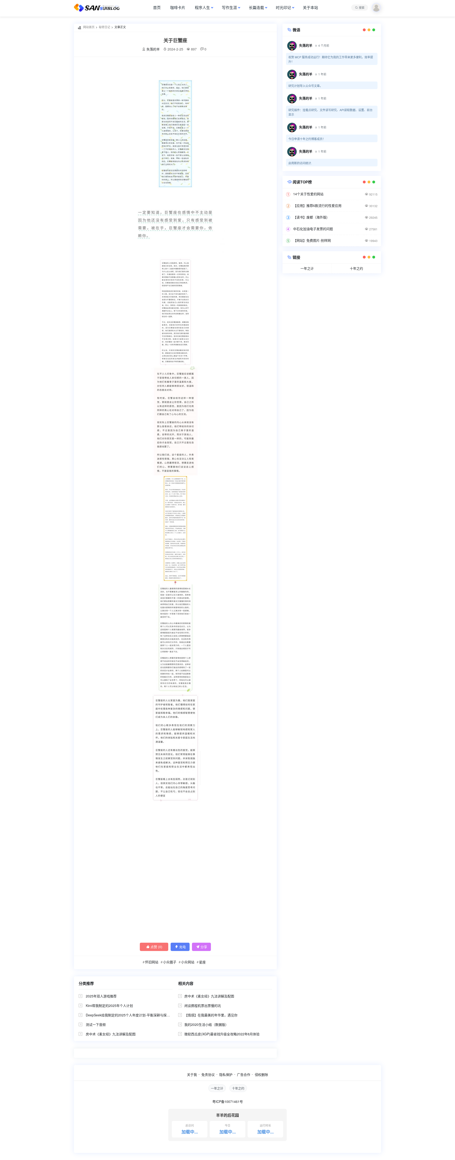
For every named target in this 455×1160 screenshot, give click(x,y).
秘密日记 (104, 27)
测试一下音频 (96, 1024)
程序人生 (202, 7)
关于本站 (310, 7)
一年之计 (307, 268)
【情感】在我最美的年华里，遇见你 (210, 1015)
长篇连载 (256, 7)
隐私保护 (225, 1074)
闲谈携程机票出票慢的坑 (202, 1005)
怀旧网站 (151, 962)
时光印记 (283, 7)
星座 (202, 962)
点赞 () (154, 946)
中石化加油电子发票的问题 (313, 228)
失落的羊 (153, 49)
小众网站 (187, 962)
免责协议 (208, 1074)
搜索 (361, 7)
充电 (180, 946)
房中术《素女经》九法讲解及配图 (111, 1034)
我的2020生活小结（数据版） (206, 1024)
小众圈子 (169, 962)
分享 (201, 946)
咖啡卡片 (177, 7)
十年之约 (356, 268)
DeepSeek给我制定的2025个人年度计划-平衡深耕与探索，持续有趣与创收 (141, 1015)
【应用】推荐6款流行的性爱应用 (317, 205)
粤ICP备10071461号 (227, 1101)
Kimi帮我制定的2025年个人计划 (109, 1005)
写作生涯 (229, 7)
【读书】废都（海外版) (310, 217)
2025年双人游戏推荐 (101, 996)
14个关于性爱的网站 (308, 193)
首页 (157, 7)
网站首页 (89, 27)
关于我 (192, 1074)
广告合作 (243, 1074)
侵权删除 (261, 1074)
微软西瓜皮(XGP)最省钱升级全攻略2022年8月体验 (221, 1034)
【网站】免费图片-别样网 (312, 240)
